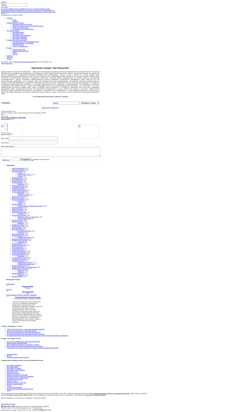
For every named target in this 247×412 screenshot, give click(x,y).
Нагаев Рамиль (17, 243)
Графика (20, 201)
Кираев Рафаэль (18, 209)
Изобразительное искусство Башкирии (20, 376)
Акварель (21, 270)
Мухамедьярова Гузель (20, 239)
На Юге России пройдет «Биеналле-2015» (22, 331)
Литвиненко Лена (18, 225)
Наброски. (21, 242)
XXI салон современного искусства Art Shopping (23, 332)
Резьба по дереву (24, 195)
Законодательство (13, 373)
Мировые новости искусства (16, 382)
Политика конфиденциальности (18, 357)
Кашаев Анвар (17, 204)
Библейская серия (24, 237)
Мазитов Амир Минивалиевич (17, 343)
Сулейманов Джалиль (19, 257)
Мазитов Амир (17, 228)
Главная (16, 62)
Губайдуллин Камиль (19, 190)
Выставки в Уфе (12, 371)
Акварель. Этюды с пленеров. (28, 217)
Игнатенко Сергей (18, 198)
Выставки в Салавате (14, 368)
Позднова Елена (18, 248)
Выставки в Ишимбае (14, 365)
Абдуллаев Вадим (18, 168)
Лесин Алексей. (17, 220)
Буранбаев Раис (17, 179)
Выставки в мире (12, 367)
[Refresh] (40, 159)
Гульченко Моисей (18, 192)
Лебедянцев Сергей (19, 215)
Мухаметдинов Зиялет (19, 240)
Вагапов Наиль (31, 62)
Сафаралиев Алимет (19, 251)
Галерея (22, 62)
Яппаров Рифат (17, 276)
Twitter (3, 63)
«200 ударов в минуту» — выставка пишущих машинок (25, 329)
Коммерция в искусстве (15, 379)
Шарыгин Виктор (18, 273)
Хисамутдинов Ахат (19, 265)
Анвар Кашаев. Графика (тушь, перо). (30, 206)
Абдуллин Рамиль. (18, 170)
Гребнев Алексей (18, 188)
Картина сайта (12, 354)
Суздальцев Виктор (18, 254)
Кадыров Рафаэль (18, 199)
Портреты (21, 232)
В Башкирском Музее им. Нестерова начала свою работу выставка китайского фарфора (37, 335)
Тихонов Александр (19, 259)
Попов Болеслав (17, 250)
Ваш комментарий (7, 146)
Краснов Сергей (17, 210)
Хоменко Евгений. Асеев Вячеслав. (24, 267)
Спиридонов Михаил (19, 253)
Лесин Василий (17, 221)
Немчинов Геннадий (19, 245)
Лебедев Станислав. (19, 212)
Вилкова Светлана (18, 185)
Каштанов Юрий (17, 207)
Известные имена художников (17, 375)
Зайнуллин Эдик (17, 196)
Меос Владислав (18, 229)
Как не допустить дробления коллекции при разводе (25, 346)
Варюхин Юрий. (17, 182)
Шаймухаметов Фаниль (20, 268)
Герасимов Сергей (18, 187)
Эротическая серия (24, 218)
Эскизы (20, 203)
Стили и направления (14, 387)
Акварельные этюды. (25, 262)
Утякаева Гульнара (18, 261)
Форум (9, 356)
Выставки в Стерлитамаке (16, 370)
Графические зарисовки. (26, 264)
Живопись (21, 184)
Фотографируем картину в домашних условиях (23, 344)
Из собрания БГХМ (24, 231)
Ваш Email (4, 143)
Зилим (20, 173)
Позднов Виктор (17, 246)
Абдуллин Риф (17, 171)
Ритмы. (20, 176)
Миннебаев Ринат (18, 234)
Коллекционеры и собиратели (17, 378)
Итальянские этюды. (25, 174)
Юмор (9, 390)
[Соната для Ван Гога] (50, 107)
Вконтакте (9, 63)
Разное (9, 385)
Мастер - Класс (12, 381)
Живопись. (21, 193)
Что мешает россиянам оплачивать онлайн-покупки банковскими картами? (33, 348)
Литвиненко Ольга (18, 226)
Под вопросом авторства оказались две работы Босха (25, 334)
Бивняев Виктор (17, 177)
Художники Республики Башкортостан (20, 389)
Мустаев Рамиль (17, 236)
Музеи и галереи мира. (15, 384)
